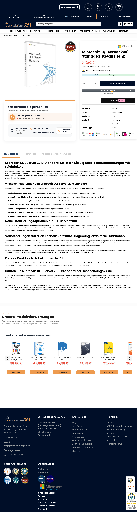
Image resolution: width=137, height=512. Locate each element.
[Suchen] (98, 24)
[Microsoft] (125, 46)
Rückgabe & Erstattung (117, 436)
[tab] (11, 154)
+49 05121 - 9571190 (40, 129)
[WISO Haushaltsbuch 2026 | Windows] (109, 349)
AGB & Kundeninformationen (119, 426)
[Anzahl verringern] (84, 83)
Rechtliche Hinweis (115, 444)
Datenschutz (112, 440)
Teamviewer (78, 433)
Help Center (77, 426)
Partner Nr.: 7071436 (47, 502)
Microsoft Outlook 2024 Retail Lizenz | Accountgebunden (39, 359)
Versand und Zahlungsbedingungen (82, 439)
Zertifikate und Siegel (82, 444)
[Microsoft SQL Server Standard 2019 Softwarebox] (40, 64)
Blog (74, 422)
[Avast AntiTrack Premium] (85, 349)
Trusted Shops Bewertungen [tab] (57, 154)
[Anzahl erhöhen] (96, 83)
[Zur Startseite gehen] (18, 24)
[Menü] (134, 477)
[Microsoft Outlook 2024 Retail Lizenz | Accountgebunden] (39, 349)
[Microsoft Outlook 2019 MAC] (62, 349)
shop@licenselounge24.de (43, 132)
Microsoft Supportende (83, 447)
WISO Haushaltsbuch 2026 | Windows (108, 359)
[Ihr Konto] (120, 24)
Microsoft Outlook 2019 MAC (62, 359)
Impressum (111, 422)
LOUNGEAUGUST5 (69, 7)
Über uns (76, 451)
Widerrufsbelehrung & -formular (117, 431)
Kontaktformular (80, 429)
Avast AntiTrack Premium (85, 357)
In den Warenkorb (117, 83)
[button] (108, 91)
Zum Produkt (16, 372)
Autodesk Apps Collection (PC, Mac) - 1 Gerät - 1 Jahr (16, 359)
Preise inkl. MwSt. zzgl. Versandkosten (96, 66)
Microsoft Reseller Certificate (46, 507)
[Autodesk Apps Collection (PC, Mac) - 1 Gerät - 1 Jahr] (16, 349)
